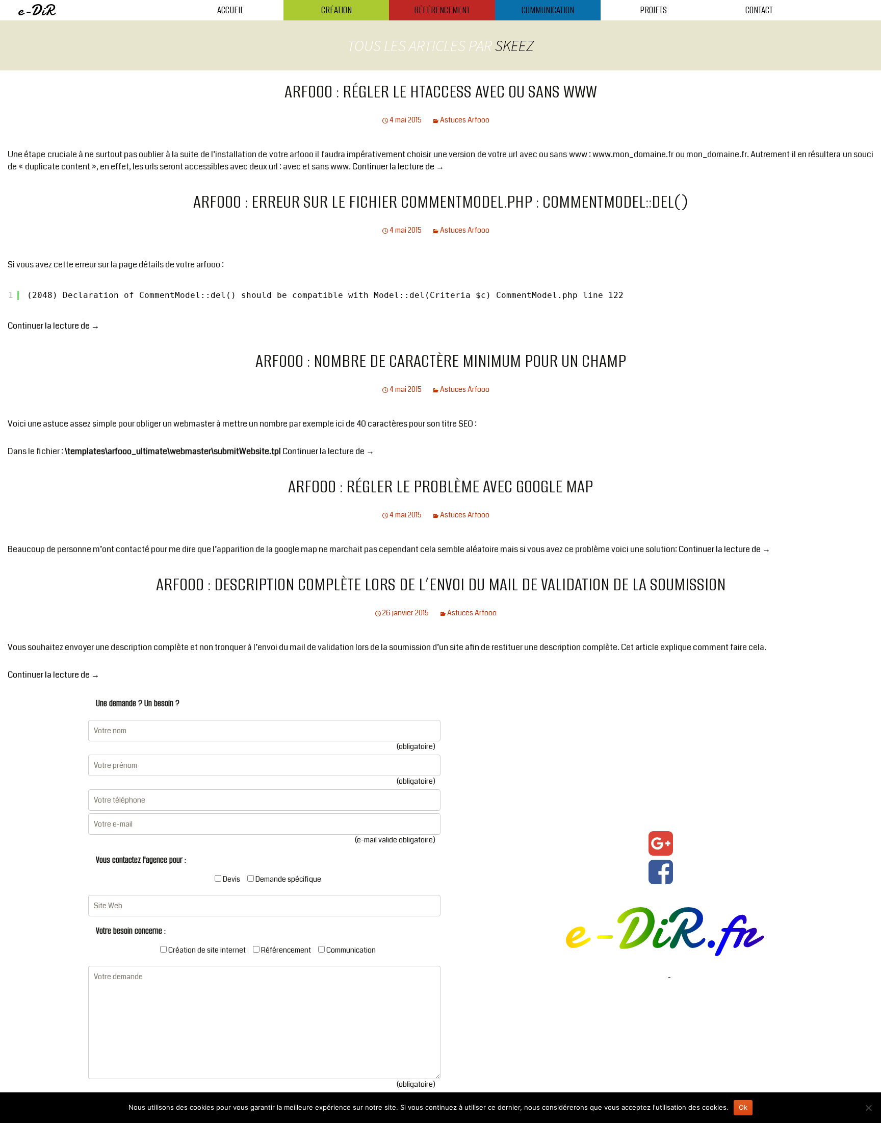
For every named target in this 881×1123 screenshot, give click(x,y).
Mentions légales (639, 977)
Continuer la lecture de (398, 166)
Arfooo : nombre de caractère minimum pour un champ (440, 360)
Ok (743, 1107)
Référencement (442, 10)
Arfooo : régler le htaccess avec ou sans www (440, 91)
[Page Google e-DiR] (661, 843)
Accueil (230, 10)
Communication (548, 10)
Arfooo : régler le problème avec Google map (440, 486)
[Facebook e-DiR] (661, 872)
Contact (759, 10)
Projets (653, 10)
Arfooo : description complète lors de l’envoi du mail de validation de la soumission (440, 584)
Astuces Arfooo (464, 120)
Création (336, 10)
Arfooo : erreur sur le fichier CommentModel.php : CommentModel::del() (440, 201)
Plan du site (690, 977)
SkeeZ (514, 45)
